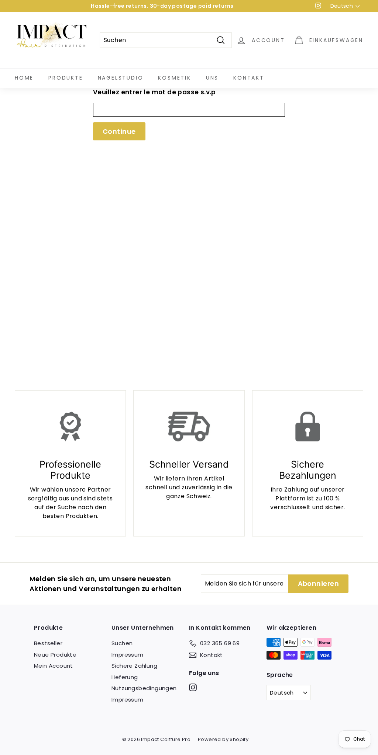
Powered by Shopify (223, 739)
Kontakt (248, 77)
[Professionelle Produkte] (70, 426)
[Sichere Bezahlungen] (308, 426)
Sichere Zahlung (134, 666)
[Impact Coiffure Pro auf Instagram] (193, 687)
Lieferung (124, 677)
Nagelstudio (121, 77)
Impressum (127, 654)
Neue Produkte (55, 654)
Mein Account (53, 666)
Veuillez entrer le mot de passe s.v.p (154, 92)
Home (24, 77)
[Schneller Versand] (189, 426)
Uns (212, 77)
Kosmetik (174, 77)
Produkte (65, 77)
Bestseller (48, 643)
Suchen (122, 643)
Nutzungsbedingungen (144, 688)
